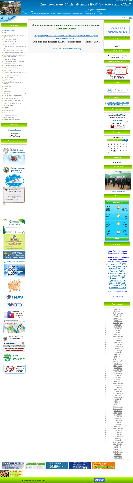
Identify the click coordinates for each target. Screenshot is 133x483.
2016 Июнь (118, 377)
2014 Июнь (118, 330)
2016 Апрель (118, 373)
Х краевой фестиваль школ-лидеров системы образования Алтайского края (57, 13)
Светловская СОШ (117, 285)
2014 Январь (118, 321)
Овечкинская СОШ (117, 283)
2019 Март (118, 438)
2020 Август (118, 457)
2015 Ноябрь (118, 364)
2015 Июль (118, 356)
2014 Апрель (118, 326)
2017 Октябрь (117, 409)
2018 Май (118, 422)
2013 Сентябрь (118, 313)
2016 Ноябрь (118, 387)
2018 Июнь (118, 424)
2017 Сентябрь (118, 407)
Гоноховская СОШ (117, 269)
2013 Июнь (118, 309)
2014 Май (118, 328)
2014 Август (118, 334)
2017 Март (118, 395)
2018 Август (118, 426)
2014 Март (118, 325)
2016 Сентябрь (118, 383)
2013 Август (118, 311)
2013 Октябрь (117, 315)
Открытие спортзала (118, 191)
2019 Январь (118, 434)
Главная (25, 13)
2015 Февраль (118, 346)
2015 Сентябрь (118, 360)
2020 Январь (118, 450)
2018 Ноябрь (118, 432)
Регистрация (90, 13)
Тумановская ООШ (117, 287)
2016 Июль (118, 379)
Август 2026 (117, 137)
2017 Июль (118, 403)
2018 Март (118, 418)
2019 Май (118, 440)
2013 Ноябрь (118, 317)
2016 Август (118, 381)
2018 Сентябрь (118, 428)
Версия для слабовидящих (117, 30)
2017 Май (118, 399)
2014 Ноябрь (118, 340)
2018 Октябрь (117, 430)
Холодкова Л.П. (117, 296)
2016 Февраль (118, 369)
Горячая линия (117, 114)
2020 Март (118, 454)
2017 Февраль (118, 393)
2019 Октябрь (117, 444)
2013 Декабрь (118, 319)
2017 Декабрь (118, 413)
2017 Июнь (118, 401)
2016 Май (118, 375)
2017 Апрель (118, 397)
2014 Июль (118, 332)
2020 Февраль (118, 452)
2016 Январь (118, 368)
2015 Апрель (118, 350)
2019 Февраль (118, 436)
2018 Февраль (118, 416)
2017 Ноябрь (118, 411)
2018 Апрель (118, 420)
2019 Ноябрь (118, 446)
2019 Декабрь (118, 448)
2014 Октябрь (117, 338)
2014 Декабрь (118, 342)
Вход (100, 13)
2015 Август (118, 358)
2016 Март (118, 371)
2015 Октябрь (117, 362)
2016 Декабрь (118, 389)
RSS (130, 18)
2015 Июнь (118, 354)
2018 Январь (118, 414)
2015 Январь (118, 344)
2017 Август (118, 405)
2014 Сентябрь (118, 336)
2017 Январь (118, 391)
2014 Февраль (118, 323)
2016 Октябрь (117, 385)
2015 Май (118, 352)
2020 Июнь (118, 456)
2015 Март (118, 348)
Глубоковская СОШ (117, 280)
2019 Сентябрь (118, 442)
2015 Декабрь (118, 366)
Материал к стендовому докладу (66, 48)
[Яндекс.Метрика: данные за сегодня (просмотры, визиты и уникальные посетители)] (14, 130)
